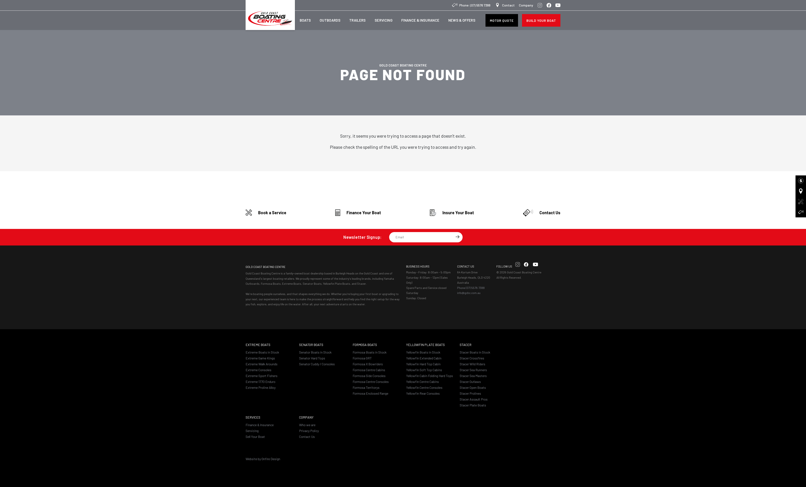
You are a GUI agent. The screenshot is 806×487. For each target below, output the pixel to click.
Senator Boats (311, 345)
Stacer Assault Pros (474, 399)
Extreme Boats (258, 345)
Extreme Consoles (258, 370)
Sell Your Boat (255, 437)
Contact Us (307, 437)
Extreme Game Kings (260, 358)
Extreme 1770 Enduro (260, 382)
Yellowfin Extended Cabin (423, 358)
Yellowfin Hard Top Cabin (423, 364)
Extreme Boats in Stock (262, 352)
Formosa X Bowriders (368, 364)
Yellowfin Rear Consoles (423, 393)
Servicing (384, 20)
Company (526, 5)
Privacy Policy (309, 431)
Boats (305, 20)
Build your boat (541, 20)
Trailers (357, 20)
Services (253, 417)
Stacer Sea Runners (473, 370)
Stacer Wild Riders (472, 364)
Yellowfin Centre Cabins (422, 382)
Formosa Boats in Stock (370, 352)
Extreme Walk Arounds (261, 364)
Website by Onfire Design (263, 459)
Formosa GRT (362, 358)
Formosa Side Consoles (369, 376)
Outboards (330, 20)
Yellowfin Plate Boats (425, 345)
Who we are (307, 425)
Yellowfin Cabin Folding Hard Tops (429, 376)
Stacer (465, 345)
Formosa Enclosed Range (370, 393)
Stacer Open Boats (473, 387)
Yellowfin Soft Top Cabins (424, 370)
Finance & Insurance (260, 425)
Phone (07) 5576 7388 (471, 288)
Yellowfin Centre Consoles (424, 387)
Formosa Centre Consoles (371, 382)
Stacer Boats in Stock (475, 352)
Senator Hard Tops (312, 358)
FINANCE (420, 20)
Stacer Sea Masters (473, 376)
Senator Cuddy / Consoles (317, 364)
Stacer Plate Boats (473, 405)
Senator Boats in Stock (315, 352)
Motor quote (502, 20)
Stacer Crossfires (472, 358)
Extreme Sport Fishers (261, 376)
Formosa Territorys (366, 387)
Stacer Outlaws (470, 382)
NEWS (461, 20)
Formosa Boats (365, 345)
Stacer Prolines (470, 393)
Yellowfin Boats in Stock (423, 352)
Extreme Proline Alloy (261, 387)
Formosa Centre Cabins (369, 370)
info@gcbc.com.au (468, 293)
